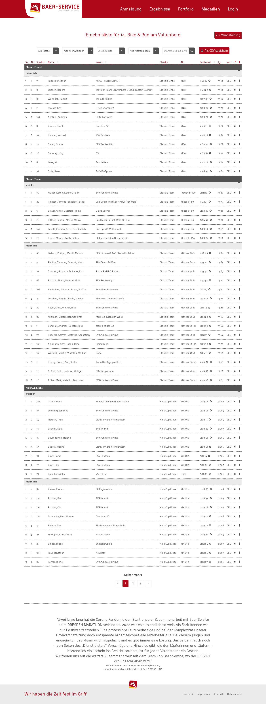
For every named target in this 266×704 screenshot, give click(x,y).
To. (26, 62)
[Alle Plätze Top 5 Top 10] (48, 50)
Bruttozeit (205, 62)
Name (51, 62)
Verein (99, 62)
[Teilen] (239, 81)
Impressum (203, 694)
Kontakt (218, 694)
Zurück (54, 645)
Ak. (32, 62)
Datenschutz (234, 694)
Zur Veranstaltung (228, 35)
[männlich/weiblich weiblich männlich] (78, 50)
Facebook (188, 694)
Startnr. (40, 62)
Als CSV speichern (216, 50)
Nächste (212, 645)
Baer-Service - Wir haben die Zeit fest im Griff (55, 8)
